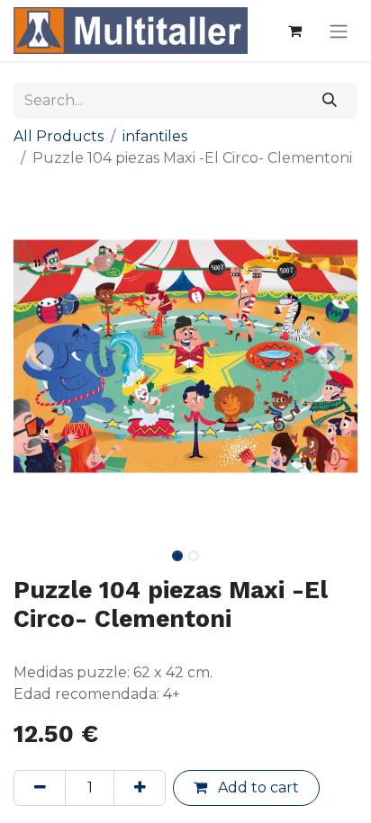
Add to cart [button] (256, 787)
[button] (39, 356)
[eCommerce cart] (294, 31)
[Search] (330, 101)
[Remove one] (40, 788)
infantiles (154, 136)
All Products (59, 136)
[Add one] (139, 788)
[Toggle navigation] (338, 31)
